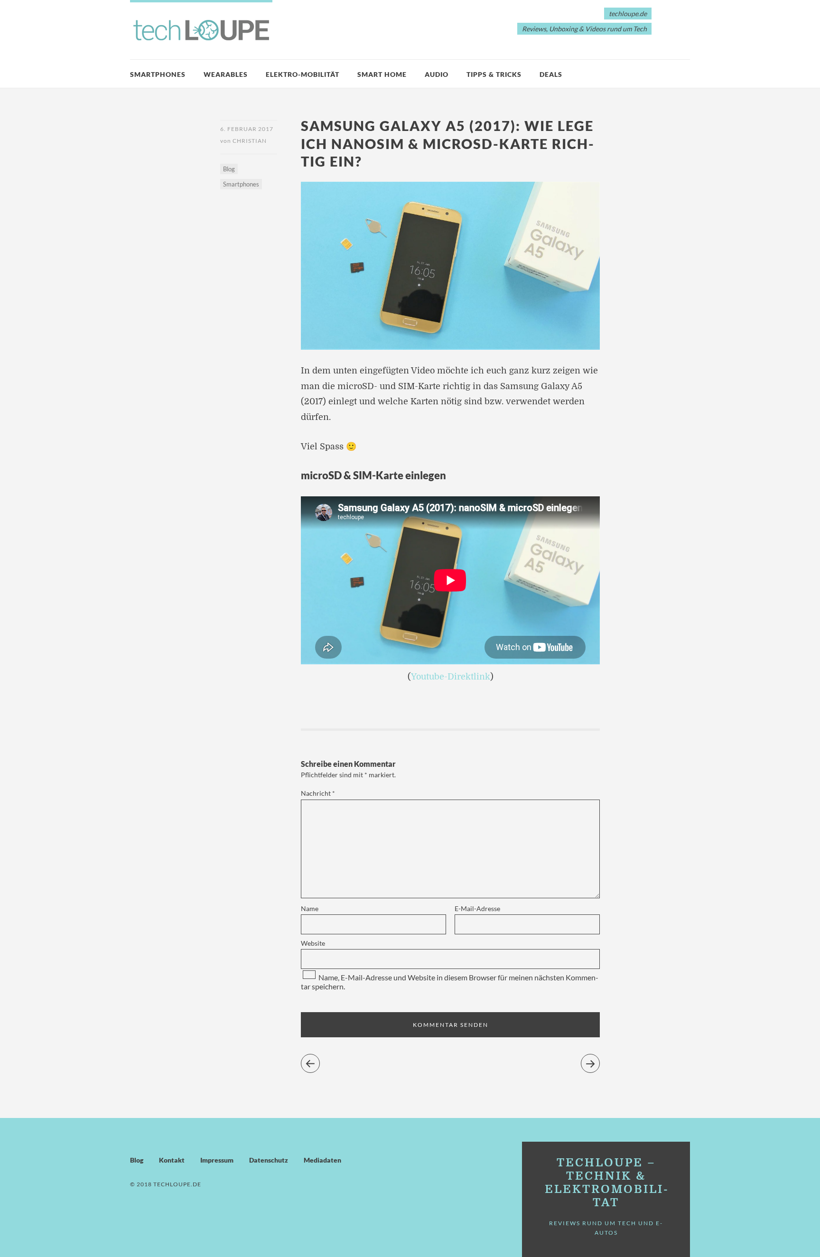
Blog (229, 169)
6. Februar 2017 (246, 128)
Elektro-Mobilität (302, 74)
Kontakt (172, 1160)
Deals (551, 74)
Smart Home (382, 74)
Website (313, 943)
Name (309, 908)
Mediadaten (322, 1160)
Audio (436, 74)
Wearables (226, 74)
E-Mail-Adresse (477, 908)
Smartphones (158, 74)
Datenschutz (268, 1160)
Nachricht (318, 793)
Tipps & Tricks (494, 74)
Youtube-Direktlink (450, 676)
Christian (250, 140)
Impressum (216, 1160)
